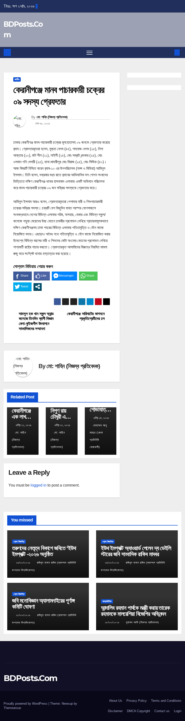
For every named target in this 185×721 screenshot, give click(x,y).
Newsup (67, 703)
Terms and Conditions (166, 700)
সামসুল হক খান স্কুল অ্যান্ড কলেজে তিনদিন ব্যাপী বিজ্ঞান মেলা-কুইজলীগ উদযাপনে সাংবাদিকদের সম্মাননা (36, 321)
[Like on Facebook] (42, 276)
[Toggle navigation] (89, 52)
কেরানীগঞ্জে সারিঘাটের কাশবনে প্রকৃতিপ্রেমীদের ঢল (86, 316)
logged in (38, 485)
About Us (115, 700)
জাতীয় (17, 79)
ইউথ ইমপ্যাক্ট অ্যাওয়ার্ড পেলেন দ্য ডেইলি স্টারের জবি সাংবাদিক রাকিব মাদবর (136, 551)
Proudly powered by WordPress (26, 703)
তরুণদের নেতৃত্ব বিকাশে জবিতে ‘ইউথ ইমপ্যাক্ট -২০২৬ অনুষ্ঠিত (44, 551)
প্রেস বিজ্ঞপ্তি (18, 541)
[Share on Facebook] (22, 276)
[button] (169, 52)
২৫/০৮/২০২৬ (23, 615)
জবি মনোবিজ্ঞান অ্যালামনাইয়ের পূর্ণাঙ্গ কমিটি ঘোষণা (43, 603)
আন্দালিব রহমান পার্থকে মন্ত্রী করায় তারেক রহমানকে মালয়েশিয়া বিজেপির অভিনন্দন (135, 610)
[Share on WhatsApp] (88, 276)
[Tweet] (22, 286)
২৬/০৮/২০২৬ (23, 562)
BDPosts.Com (30, 678)
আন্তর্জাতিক (107, 601)
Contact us (162, 711)
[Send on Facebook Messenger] (64, 276)
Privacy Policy (136, 700)
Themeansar (12, 708)
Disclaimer (115, 711)
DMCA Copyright (138, 711)
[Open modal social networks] (37, 286)
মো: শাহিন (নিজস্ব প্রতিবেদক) (52, 117)
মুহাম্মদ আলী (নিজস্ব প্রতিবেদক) (142, 622)
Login (177, 711)
